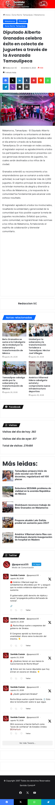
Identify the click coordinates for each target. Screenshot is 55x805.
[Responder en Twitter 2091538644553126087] (11, 679)
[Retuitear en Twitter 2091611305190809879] (17, 646)
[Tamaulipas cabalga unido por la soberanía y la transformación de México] (14, 368)
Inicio (7, 15)
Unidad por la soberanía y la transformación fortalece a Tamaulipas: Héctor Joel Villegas (39, 346)
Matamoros (39, 15)
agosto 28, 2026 (17, 578)
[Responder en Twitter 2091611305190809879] (11, 646)
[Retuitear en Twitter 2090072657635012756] (17, 734)
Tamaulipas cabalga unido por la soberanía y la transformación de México (13, 383)
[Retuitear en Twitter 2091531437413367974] (17, 709)
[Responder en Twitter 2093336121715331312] (11, 610)
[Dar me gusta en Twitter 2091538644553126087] (22, 679)
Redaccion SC (11, 68)
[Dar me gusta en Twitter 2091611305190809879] (22, 646)
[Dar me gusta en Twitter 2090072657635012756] (22, 734)
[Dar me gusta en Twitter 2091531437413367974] (22, 709)
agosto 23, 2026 (17, 622)
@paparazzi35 (33, 575)
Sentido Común (17, 575)
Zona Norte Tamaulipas (22, 15)
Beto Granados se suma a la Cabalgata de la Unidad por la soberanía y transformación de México (13, 346)
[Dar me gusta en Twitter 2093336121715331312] (22, 610)
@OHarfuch (15, 729)
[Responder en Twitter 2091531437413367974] (11, 709)
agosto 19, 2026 (16, 720)
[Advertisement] (27, 264)
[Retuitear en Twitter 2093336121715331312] (17, 610)
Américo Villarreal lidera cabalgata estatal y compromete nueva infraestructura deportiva (39, 384)
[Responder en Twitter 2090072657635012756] (11, 734)
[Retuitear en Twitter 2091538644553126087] (17, 679)
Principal (22, 21)
